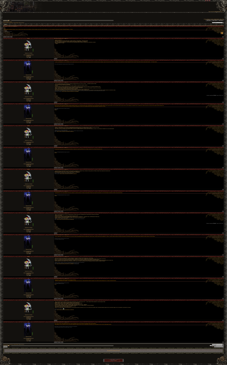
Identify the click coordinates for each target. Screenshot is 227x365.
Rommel (28, 38)
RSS (221, 11)
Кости (55, 284)
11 (68, 234)
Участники (211, 19)
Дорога (20, 22)
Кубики (56, 109)
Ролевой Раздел (11, 22)
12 (68, 256)
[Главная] (206, 1)
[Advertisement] (113, 16)
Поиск (221, 19)
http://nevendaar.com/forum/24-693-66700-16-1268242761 (68, 173)
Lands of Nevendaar (5, 22)
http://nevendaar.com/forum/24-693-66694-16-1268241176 (65, 131)
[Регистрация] (207, 1)
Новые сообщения (207, 19)
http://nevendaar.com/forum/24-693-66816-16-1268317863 (65, 309)
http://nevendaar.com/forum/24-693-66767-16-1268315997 (65, 263)
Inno (28, 60)
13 (68, 278)
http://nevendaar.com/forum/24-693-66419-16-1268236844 (70, 91)
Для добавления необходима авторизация (113, 350)
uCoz (115, 360)
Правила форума (216, 19)
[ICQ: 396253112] (11, 37)
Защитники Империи (16, 22)
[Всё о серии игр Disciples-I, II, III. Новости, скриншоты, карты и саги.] (27, 7)
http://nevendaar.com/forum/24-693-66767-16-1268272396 (65, 219)
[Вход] (209, 1)
